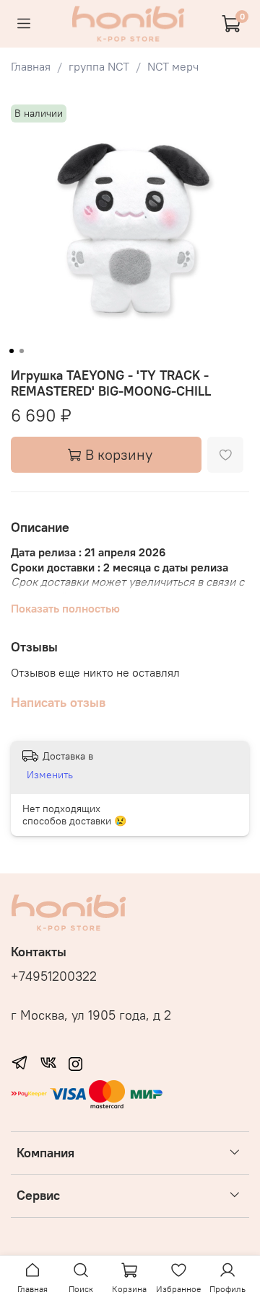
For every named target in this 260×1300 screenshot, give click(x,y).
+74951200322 (54, 976)
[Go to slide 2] (22, 351)
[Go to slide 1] (11, 351)
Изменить (50, 774)
